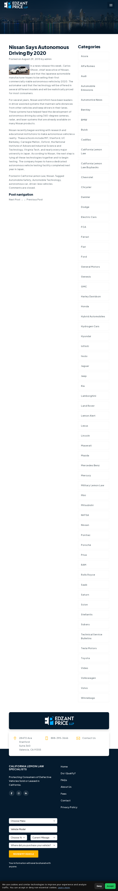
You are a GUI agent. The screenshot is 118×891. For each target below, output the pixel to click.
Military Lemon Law (92, 485)
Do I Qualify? (68, 773)
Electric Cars (89, 216)
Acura (84, 56)
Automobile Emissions (88, 87)
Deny (99, 886)
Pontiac (86, 534)
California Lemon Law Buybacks (91, 165)
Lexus (84, 425)
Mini (83, 495)
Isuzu (84, 356)
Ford (84, 256)
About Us (66, 786)
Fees (63, 793)
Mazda (85, 455)
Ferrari (85, 236)
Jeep (84, 375)
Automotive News (91, 99)
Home (64, 766)
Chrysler (86, 187)
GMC (84, 286)
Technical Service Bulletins (91, 636)
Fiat (83, 246)
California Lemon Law (33, 175)
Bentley (86, 109)
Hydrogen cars (90, 326)
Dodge (85, 206)
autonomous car (18, 183)
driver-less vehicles (40, 183)
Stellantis (87, 614)
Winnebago (88, 697)
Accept (110, 886)
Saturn (85, 594)
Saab (84, 584)
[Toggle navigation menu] (111, 5)
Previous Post (33, 199)
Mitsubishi (87, 505)
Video (84, 668)
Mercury (86, 475)
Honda (85, 306)
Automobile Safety (20, 179)
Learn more (64, 887)
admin (48, 58)
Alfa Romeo (88, 66)
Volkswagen (88, 677)
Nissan (50, 175)
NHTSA (85, 515)
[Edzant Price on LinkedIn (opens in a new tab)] (26, 793)
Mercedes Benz (90, 465)
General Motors (90, 266)
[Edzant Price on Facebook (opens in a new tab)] (11, 793)
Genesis (86, 276)
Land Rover (88, 405)
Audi (83, 76)
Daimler (85, 197)
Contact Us (89, 737)
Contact (66, 800)
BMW (84, 119)
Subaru (85, 624)
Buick (84, 129)
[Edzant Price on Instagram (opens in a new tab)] (19, 793)
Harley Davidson (91, 296)
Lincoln (85, 435)
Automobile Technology (46, 179)
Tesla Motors (89, 648)
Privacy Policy (69, 807)
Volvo (84, 687)
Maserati (86, 445)
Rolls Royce (88, 574)
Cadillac (86, 139)
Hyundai (86, 336)
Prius (84, 554)
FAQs (64, 780)
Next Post (16, 199)
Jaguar (85, 365)
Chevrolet (87, 177)
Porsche (86, 544)
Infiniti (85, 346)
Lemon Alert (88, 415)
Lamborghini (88, 395)
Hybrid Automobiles (93, 316)
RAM (83, 564)
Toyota (85, 658)
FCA (83, 226)
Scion (84, 604)
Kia (83, 385)
